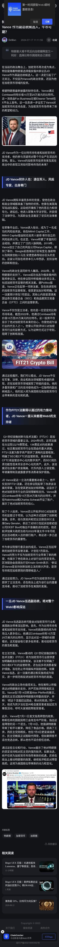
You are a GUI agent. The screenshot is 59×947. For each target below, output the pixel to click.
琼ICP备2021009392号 (28, 942)
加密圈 (33, 835)
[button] (55, 6)
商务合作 (45, 927)
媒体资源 (27, 927)
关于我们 (10, 927)
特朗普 (7, 835)
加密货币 (20, 835)
